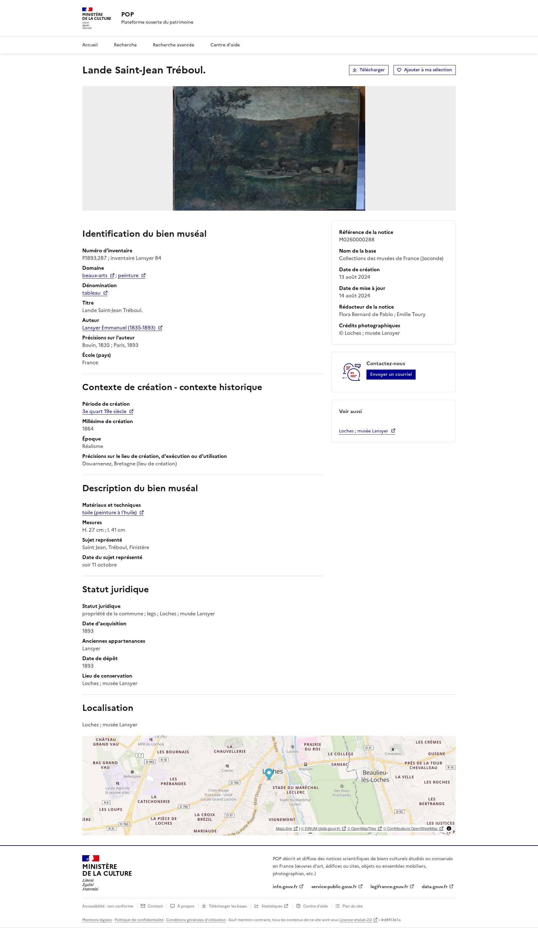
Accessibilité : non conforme (107, 906)
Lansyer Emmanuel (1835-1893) (118, 327)
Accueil (90, 45)
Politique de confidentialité (139, 920)
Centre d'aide (225, 45)
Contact (155, 906)
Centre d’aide (315, 906)
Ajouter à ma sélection (428, 70)
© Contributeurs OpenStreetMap (410, 828)
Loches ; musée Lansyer (363, 431)
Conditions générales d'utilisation (196, 920)
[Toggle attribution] (449, 828)
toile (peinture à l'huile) (109, 512)
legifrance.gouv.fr (389, 887)
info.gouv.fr (285, 887)
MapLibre (284, 828)
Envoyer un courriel (391, 374)
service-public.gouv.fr (334, 887)
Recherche (125, 45)
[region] (269, 785)
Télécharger (372, 70)
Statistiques (272, 906)
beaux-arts (94, 275)
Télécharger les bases (228, 906)
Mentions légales (97, 920)
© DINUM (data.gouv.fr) (320, 828)
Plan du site (352, 906)
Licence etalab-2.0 (355, 920)
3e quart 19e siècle (104, 411)
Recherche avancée (173, 45)
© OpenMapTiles (361, 828)
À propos (185, 906)
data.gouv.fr (435, 887)
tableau (91, 292)
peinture (128, 275)
